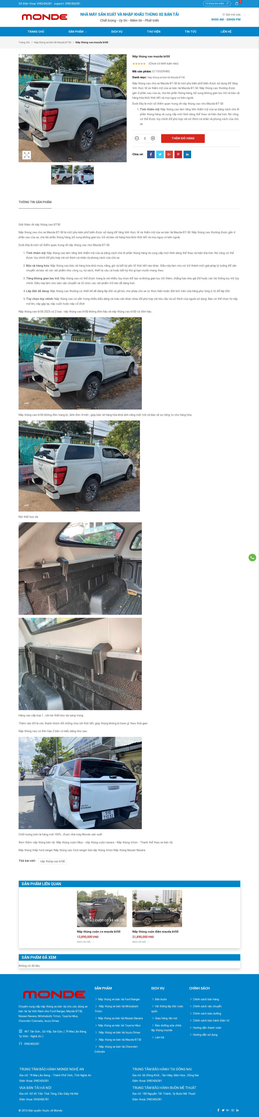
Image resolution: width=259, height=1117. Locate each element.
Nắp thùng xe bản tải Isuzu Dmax (119, 1032)
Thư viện (153, 31)
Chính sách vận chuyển (207, 1006)
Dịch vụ (116, 31)
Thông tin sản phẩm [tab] (35, 202)
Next (123, 112)
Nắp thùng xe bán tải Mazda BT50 (52, 42)
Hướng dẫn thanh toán (207, 1027)
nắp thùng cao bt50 (52, 861)
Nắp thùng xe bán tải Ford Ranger (119, 999)
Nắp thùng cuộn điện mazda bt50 (155, 931)
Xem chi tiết (84, 941)
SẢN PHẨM (76, 31)
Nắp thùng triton (127, 842)
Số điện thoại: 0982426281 (35, 3)
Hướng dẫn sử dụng (205, 1034)
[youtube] (232, 1110)
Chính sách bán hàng (206, 999)
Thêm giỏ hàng (183, 138)
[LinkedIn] (187, 155)
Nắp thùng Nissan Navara (129, 850)
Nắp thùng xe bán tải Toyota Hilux (119, 1025)
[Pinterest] (178, 155)
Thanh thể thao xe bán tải (156, 842)
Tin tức (190, 31)
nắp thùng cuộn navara (100, 842)
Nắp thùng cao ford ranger (70, 850)
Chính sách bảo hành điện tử (211, 1020)
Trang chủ (35, 31)
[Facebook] (151, 155)
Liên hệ (226, 31)
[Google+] (169, 155)
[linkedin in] (237, 1110)
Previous (22, 112)
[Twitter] (160, 155)
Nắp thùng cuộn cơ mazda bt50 (98, 931)
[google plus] (228, 1110)
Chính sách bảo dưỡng (207, 1013)
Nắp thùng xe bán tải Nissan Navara (120, 1018)
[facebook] (218, 1110)
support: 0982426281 (67, 3)
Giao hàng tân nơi (166, 1018)
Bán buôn (161, 999)
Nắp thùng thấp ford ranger (36, 850)
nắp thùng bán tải (44, 842)
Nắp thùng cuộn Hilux (69, 842)
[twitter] (223, 1110)
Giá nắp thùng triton (100, 850)
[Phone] (252, 557)
